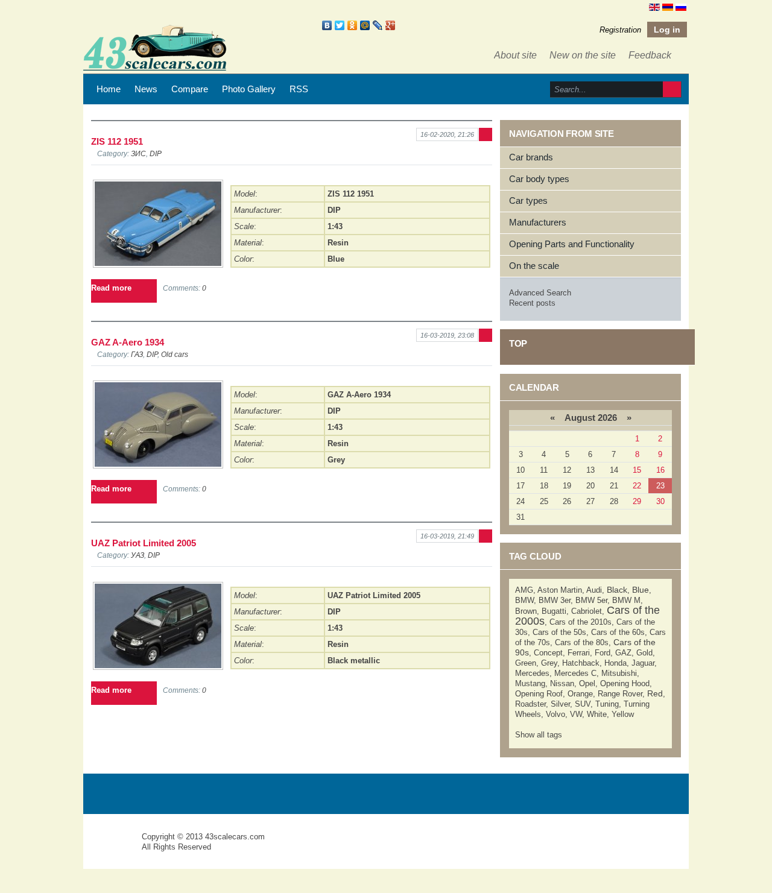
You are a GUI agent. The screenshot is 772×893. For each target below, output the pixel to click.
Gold (644, 652)
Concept (548, 652)
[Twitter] (340, 25)
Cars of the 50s (559, 632)
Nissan (562, 683)
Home (108, 89)
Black (617, 590)
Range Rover (620, 693)
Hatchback (581, 662)
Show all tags (538, 734)
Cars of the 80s (582, 642)
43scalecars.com (235, 836)
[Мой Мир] (365, 25)
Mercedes (532, 673)
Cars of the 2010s (580, 621)
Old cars (174, 354)
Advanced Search (540, 292)
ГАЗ (137, 354)
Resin (338, 242)
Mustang (530, 683)
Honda (615, 662)
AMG (524, 590)
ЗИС (138, 153)
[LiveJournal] (378, 25)
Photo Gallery (249, 89)
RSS (299, 89)
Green (525, 662)
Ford (602, 652)
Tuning (607, 703)
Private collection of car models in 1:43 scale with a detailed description (113, 847)
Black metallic (353, 660)
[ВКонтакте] (327, 25)
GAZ (623, 652)
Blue (335, 258)
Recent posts (532, 303)
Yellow (623, 714)
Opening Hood (625, 683)
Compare (189, 89)
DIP (156, 153)
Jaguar (642, 662)
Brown (526, 611)
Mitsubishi (619, 673)
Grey (336, 459)
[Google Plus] (390, 25)
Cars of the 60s (618, 632)
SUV (582, 703)
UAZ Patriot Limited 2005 (143, 543)
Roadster (530, 703)
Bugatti (554, 611)
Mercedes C (575, 673)
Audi (594, 590)
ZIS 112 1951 (117, 141)
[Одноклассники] (352, 25)
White (597, 714)
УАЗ (137, 555)
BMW (524, 600)
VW (576, 714)
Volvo (555, 714)
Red (655, 693)
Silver (560, 703)
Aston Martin (559, 590)
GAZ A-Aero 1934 (127, 342)
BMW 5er (591, 600)
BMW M (626, 600)
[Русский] (681, 6)
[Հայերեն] (667, 6)
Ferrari (579, 652)
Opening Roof (539, 693)
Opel (587, 683)
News (145, 89)
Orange (580, 693)
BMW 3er (555, 600)
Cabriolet (586, 611)
